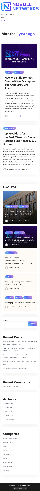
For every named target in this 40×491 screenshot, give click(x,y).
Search (5, 320)
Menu (3, 18)
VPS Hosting (19, 72)
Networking (23, 206)
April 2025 (8, 412)
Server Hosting (9, 128)
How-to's (9, 298)
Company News (11, 206)
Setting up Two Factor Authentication (15, 368)
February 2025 (10, 420)
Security (18, 298)
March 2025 (9, 416)
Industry (9, 72)
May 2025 (8, 408)
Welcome (28, 298)
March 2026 (9, 403)
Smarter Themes (22, 488)
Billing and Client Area (10, 438)
